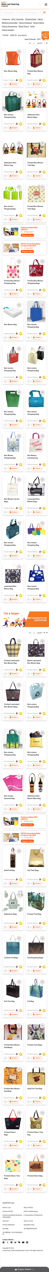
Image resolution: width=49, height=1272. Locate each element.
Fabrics (40, 19)
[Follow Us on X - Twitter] (7, 1242)
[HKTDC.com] (24, 1204)
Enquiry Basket (24, 1269)
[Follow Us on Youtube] (23, 1242)
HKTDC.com (6, 1207)
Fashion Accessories (9, 26)
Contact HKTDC (7, 1211)
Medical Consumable (10, 23)
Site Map (5, 1228)
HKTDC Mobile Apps (31, 1211)
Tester (32, 26)
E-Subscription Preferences (33, 1215)
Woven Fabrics (38, 23)
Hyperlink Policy (29, 1225)
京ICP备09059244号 (30, 1228)
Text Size (5, 1221)
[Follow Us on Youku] (27, 1242)
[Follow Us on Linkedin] (11, 1242)
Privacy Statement (8, 1225)
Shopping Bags (30, 19)
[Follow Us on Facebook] (3, 1242)
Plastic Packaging (25, 23)
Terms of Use (28, 1221)
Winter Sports (24, 26)
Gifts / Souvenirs (17, 19)
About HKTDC (28, 1207)
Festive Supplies (8, 30)
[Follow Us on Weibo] (15, 1242)
